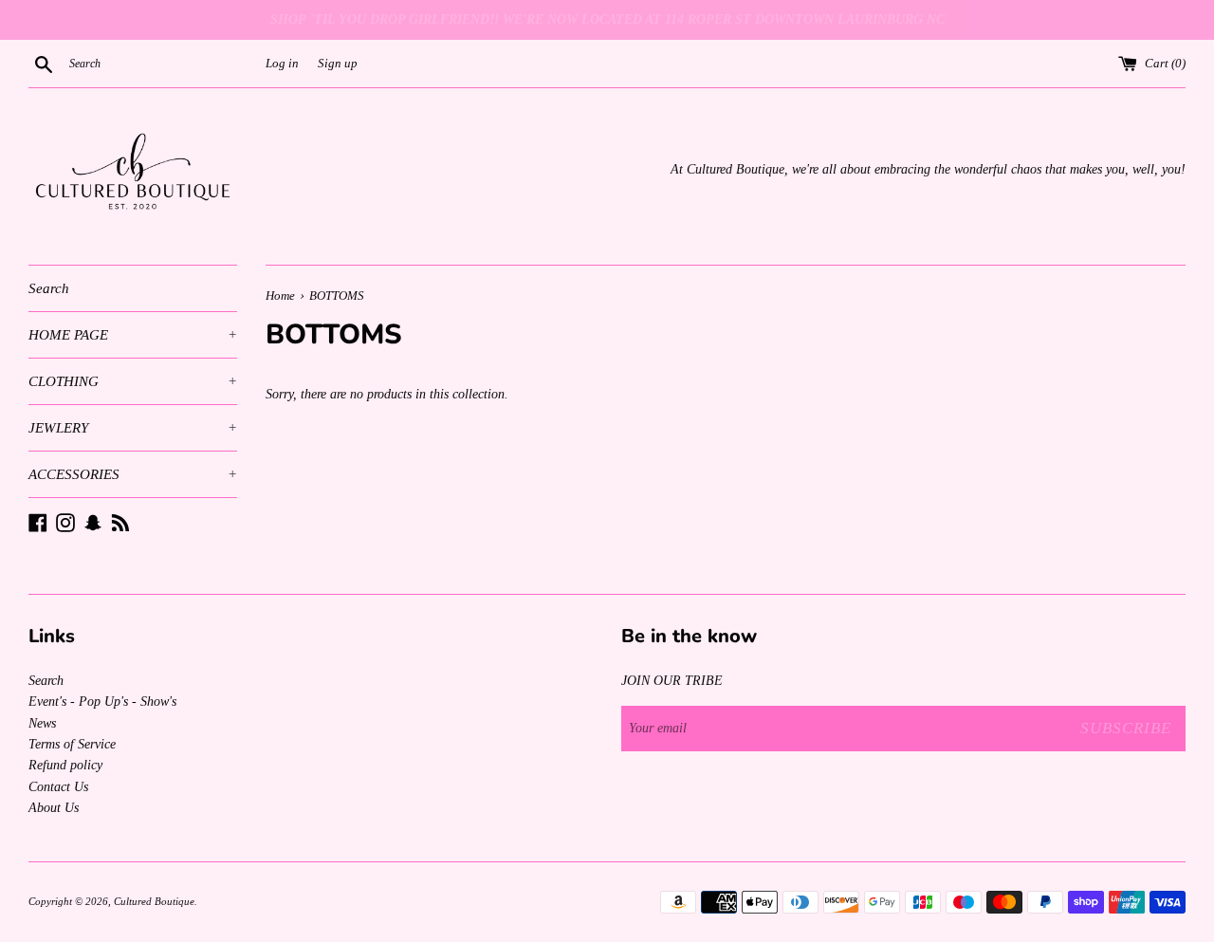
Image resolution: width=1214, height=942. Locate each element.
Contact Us (58, 787)
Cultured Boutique (154, 901)
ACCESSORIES (132, 474)
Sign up (338, 63)
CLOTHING (132, 381)
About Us (53, 808)
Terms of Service (72, 744)
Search (48, 288)
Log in (282, 63)
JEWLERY (132, 427)
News (42, 723)
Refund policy (65, 765)
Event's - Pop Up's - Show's (102, 701)
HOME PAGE (132, 334)
